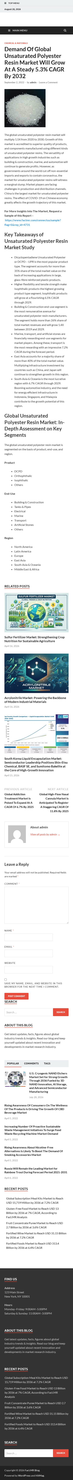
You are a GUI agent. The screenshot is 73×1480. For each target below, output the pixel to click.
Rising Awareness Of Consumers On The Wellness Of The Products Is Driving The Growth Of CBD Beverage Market (36, 1109)
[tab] (12, 1063)
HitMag (40, 1475)
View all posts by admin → (45, 834)
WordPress (24, 1475)
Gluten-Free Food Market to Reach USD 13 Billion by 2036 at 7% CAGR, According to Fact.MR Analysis (32, 1213)
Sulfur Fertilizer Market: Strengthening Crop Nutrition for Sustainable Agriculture (34, 639)
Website (10, 963)
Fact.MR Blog (32, 1470)
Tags (47, 1063)
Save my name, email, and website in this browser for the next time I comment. (33, 985)
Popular (13, 1063)
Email (9, 946)
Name (9, 930)
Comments (31, 1063)
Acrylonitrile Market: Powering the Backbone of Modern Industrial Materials (35, 700)
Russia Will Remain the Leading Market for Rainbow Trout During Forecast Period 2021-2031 (35, 1170)
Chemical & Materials (16, 43)
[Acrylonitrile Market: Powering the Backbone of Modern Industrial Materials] (36, 693)
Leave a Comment (48, 82)
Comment (12, 883)
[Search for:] (36, 1012)
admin (33, 82)
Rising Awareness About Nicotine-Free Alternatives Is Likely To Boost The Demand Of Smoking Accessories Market (33, 1151)
